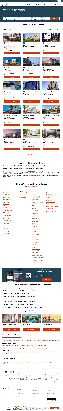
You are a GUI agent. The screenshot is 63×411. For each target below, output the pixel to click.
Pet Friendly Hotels (29, 348)
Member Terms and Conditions (52, 387)
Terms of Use (49, 390)
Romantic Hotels (48, 335)
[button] (59, 1)
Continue (54, 408)
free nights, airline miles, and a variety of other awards (35, 172)
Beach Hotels (5, 340)
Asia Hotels (11, 352)
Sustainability (34, 391)
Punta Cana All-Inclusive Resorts (9, 341)
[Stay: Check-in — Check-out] (24, 19)
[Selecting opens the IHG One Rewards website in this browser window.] (53, 382)
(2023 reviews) (11, 144)
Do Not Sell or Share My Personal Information (52, 394)
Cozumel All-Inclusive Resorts (42, 340)
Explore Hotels (19, 389)
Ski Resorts (54, 335)
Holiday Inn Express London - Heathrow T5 (31, 68)
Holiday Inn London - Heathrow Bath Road (13, 68)
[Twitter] (6, 388)
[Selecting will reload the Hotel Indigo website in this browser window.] (38, 375)
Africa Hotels (5, 353)
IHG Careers (19, 387)
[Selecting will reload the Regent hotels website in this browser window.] (11, 375)
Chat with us (19, 396)
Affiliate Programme (20, 394)
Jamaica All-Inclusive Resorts (54, 340)
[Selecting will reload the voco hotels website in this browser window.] (48, 375)
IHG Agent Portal (20, 393)
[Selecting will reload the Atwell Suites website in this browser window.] (40, 379)
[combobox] (11, 19)
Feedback (48, 396)
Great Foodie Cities (20, 335)
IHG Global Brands (20, 390)
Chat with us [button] (6, 1)
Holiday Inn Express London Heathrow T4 (11, 92)
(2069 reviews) (31, 144)
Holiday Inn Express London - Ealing (13, 115)
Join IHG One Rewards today (52, 172)
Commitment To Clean (35, 393)
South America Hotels (46, 352)
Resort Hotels (8, 337)
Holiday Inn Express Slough (30, 91)
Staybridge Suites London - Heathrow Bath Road (50, 43)
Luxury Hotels (11, 348)
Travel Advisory (34, 390)
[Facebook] (3, 388)
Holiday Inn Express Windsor (30, 115)
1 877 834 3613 (13, 399)
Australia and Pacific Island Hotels (20, 352)
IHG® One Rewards (57, 4)
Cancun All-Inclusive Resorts (30, 340)
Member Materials (35, 394)
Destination (5, 17)
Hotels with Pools (40, 335)
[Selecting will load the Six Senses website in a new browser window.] (5, 375)
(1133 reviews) (50, 72)
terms (45, 408)
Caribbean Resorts (11, 340)
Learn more (49, 402)
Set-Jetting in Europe (6, 335)
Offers (33, 4)
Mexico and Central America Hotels (34, 352)
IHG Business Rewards (35, 387)
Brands (45, 4)
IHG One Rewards (31, 171)
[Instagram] (8, 388)
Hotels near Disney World (41, 345)
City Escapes (13, 335)
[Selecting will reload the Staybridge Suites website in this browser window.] (45, 379)
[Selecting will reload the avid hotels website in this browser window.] (35, 379)
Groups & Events (39, 4)
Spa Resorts (13, 337)
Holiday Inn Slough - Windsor (50, 91)
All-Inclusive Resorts (20, 340)
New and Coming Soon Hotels (31, 335)
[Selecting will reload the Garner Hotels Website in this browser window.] (31, 379)
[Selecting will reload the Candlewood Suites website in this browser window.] (56, 379)
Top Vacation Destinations (20, 348)
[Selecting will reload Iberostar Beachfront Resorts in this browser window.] (6, 379)
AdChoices (48, 389)
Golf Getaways (19, 337)
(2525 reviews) (12, 48)
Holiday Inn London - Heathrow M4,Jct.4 (31, 43)
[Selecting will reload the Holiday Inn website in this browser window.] (27, 379)
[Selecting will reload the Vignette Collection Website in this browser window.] (26, 375)
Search (54, 18)
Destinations (28, 4)
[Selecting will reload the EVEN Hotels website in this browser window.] (16, 379)
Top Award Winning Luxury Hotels (40, 348)
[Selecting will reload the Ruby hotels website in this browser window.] (52, 375)
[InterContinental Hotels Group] (6, 4)
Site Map (48, 395)
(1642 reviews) (12, 97)
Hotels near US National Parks (18, 345)
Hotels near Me (5, 348)
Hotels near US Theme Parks (29, 345)
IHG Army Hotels (34, 389)
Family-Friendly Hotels (6, 345)
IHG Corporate (34, 396)
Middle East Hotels (54, 352)
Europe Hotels (5, 352)
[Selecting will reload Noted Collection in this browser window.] (44, 375)
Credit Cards (50, 4)
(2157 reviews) (50, 144)
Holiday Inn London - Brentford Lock (52, 115)
